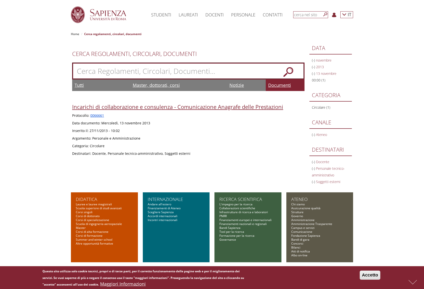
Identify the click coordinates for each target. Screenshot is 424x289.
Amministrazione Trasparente (311, 224)
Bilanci (295, 247)
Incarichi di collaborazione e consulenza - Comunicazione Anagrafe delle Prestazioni (177, 106)
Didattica (86, 199)
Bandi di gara (300, 239)
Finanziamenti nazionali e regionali (243, 224)
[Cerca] (325, 14)
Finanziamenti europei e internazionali (245, 220)
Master (81, 228)
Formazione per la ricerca (236, 236)
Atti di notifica (300, 251)
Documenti (279, 85)
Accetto (370, 275)
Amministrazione (303, 220)
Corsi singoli (84, 212)
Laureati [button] (188, 15)
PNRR (223, 216)
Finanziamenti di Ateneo (164, 208)
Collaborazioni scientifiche (237, 208)
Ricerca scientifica (240, 199)
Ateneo (299, 199)
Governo (297, 216)
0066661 (97, 115)
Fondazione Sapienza (305, 236)
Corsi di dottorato (88, 216)
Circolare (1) (321, 107)
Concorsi (297, 243)
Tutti (79, 85)
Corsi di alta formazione (92, 232)
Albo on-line (299, 255)
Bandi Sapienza (229, 228)
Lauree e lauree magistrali (94, 204)
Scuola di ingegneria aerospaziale (99, 224)
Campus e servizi (303, 228)
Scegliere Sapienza (161, 212)
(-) (314, 60)
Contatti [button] (273, 15)
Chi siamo (298, 204)
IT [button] (348, 14)
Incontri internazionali (162, 220)
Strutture (297, 212)
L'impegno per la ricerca (235, 204)
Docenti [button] (214, 15)
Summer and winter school (94, 239)
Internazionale (165, 199)
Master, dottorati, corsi (156, 85)
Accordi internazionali (162, 216)
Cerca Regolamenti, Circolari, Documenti (134, 54)
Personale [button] (243, 15)
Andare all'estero (159, 204)
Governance (227, 239)
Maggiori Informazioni (123, 284)
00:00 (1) (318, 80)
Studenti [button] (161, 15)
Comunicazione (301, 232)
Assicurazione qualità (305, 208)
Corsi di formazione (89, 236)
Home (75, 34)
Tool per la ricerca (231, 232)
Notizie (236, 85)
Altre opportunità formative (94, 243)
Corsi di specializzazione (92, 220)
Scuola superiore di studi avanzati (99, 208)
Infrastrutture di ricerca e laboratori (243, 212)
